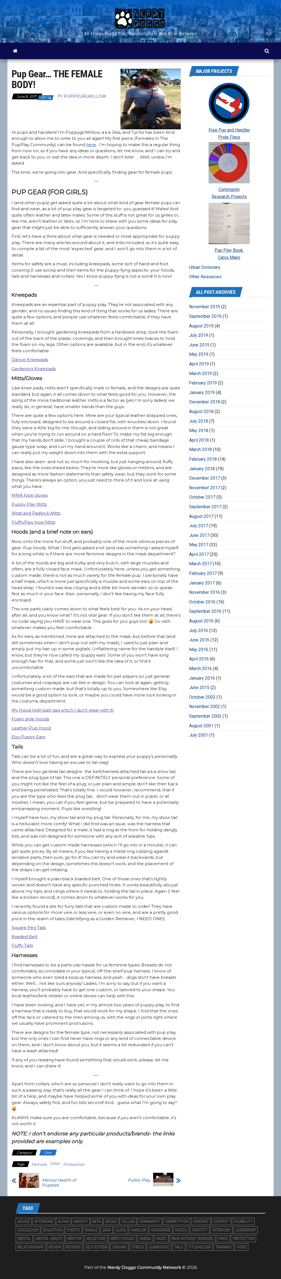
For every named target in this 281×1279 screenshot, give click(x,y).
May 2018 (198, 430)
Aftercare (43, 1221)
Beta (96, 1221)
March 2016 (200, 668)
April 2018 (199, 440)
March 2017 (200, 563)
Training (223, 1247)
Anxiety (81, 1221)
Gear (48, 1152)
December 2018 (204, 402)
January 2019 (202, 392)
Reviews (73, 1247)
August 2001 (201, 725)
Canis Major (229, 257)
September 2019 (205, 316)
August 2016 (201, 621)
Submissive (159, 1247)
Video (241, 1247)
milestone (95, 1238)
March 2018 (200, 449)
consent (201, 1221)
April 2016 (199, 659)
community (149, 1221)
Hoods (181, 1230)
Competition (176, 1221)
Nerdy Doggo (122, 1238)
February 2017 (203, 573)
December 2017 (204, 478)
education (52, 1230)
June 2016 (199, 640)
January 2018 (202, 468)
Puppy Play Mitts (29, 504)
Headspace (160, 1230)
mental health (49, 1238)
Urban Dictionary (204, 267)
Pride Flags (229, 137)
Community (229, 189)
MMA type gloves (30, 495)
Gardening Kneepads (34, 368)
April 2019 (199, 364)
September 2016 (205, 611)
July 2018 (198, 421)
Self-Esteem (96, 1247)
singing (119, 1247)
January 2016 (202, 678)
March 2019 (200, 373)
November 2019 (204, 306)
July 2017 (198, 525)
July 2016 (198, 630)
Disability (243, 1221)
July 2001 (198, 735)
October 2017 (202, 497)
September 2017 (205, 506)
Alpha (63, 1221)
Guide (121, 1230)
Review (55, 1247)
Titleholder (199, 1247)
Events (73, 1230)
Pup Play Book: (229, 250)
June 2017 (199, 535)
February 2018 (203, 459)
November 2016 (204, 592)
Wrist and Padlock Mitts (36, 513)
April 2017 (199, 554)
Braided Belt (25, 936)
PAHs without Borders (192, 1238)
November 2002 (204, 706)
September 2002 (205, 716)
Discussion (28, 1230)
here (91, 144)
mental (24, 1238)
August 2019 (201, 326)
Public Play (139, 1180)
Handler (138, 1230)
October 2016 (202, 602)
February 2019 (203, 383)
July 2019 (198, 335)
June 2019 (199, 345)
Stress (137, 1247)
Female (39, 1164)
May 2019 (198, 354)
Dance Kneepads (30, 359)
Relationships (31, 1247)
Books (111, 1221)
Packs (161, 1238)
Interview (221, 1230)
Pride (223, 1238)
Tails (178, 1247)
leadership (245, 1230)
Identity (199, 1230)
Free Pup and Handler (229, 130)
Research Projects (229, 196)
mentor (74, 1238)
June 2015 (199, 687)
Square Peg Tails (29, 927)
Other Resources (205, 276)
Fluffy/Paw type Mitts (33, 522)
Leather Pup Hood (31, 728)
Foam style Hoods (30, 719)
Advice (24, 1221)
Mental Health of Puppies (59, 1183)
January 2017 (202, 583)
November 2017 (204, 487)
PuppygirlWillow (85, 96)
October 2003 (202, 697)
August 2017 (201, 516)
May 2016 (198, 649)
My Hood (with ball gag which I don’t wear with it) (63, 710)
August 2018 (201, 411)
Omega (145, 1238)
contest (221, 1221)
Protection (74, 1164)
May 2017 (198, 544)
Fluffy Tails (22, 945)
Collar (128, 1221)
